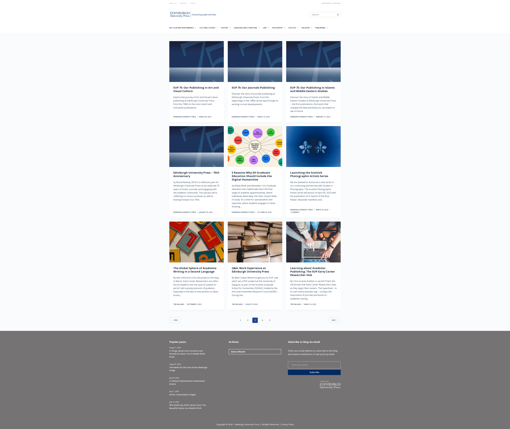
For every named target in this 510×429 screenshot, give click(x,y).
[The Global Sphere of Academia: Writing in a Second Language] (196, 242)
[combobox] (323, 14)
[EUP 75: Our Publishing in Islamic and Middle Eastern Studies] (313, 61)
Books (192, 3)
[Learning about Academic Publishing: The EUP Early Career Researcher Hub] (313, 242)
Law (264, 28)
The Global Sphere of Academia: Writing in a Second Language (195, 269)
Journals (183, 3)
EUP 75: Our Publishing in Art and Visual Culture (196, 89)
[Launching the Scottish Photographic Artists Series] (313, 146)
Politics (292, 28)
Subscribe (314, 372)
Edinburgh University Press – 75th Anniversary (196, 174)
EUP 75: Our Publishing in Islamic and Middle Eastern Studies (312, 89)
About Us (173, 3)
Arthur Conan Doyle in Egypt (182, 394)
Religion (306, 28)
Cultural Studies (207, 28)
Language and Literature (245, 28)
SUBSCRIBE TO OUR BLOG (331, 3)
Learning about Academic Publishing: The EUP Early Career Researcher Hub (312, 271)
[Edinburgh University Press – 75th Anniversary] (196, 146)
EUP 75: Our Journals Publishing (253, 87)
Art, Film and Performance (181, 28)
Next (334, 320)
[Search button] (338, 14)
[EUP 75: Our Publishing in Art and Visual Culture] (196, 61)
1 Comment (294, 212)
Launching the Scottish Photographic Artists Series (309, 174)
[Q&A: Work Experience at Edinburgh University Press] (255, 242)
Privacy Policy (287, 424)
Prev (176, 320)
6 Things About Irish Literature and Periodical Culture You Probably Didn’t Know (187, 353)
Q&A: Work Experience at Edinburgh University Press (250, 269)
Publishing (320, 28)
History (224, 28)
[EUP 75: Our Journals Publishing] (255, 61)
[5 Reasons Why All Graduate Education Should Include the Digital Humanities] (255, 146)
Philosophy (277, 28)
